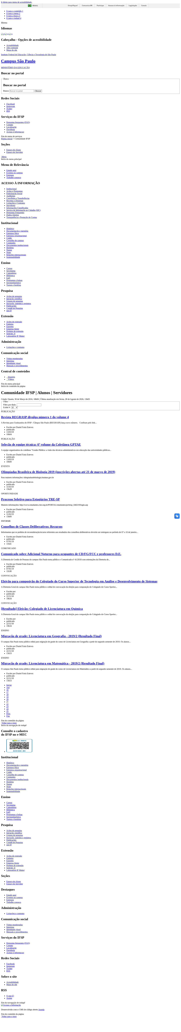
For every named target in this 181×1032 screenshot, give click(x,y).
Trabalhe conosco (13, 177)
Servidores (10, 205)
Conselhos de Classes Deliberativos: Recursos (31, 526)
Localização (11, 127)
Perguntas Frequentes (15, 212)
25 (7, 711)
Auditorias (10, 196)
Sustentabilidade (13, 257)
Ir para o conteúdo (14, 11)
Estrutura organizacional (16, 236)
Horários (10, 248)
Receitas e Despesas (14, 201)
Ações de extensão (14, 322)
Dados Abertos (12, 215)
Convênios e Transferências (17, 198)
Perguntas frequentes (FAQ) (18, 122)
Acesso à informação (116, 5)
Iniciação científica (14, 299)
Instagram (10, 966)
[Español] (11, 34)
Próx (8, 714)
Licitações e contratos (15, 347)
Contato (9, 125)
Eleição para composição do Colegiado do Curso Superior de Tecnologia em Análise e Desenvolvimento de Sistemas (79, 581)
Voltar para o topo (9, 723)
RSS (8, 971)
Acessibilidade (12, 45)
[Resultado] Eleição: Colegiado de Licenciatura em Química (42, 608)
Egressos (10, 175)
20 (7, 699)
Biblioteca (10, 275)
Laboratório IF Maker (15, 336)
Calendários (11, 273)
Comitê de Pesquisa (14, 308)
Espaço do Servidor (14, 152)
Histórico (10, 228)
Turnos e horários (13, 285)
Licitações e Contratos (15, 203)
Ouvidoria (10, 129)
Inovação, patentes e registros (18, 303)
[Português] (3, 34)
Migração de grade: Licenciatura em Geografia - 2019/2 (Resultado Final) (51, 636)
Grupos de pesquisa (14, 301)
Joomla (41, 1009)
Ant (8, 687)
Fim (8, 716)
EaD (8, 278)
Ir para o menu (13, 13)
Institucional (11, 189)
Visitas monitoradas (14, 358)
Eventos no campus (14, 173)
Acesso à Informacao (15, 132)
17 (7, 692)
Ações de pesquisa (14, 296)
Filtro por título (10, 405)
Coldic (9, 238)
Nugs (8, 252)
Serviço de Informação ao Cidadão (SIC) (23, 210)
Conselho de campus (15, 240)
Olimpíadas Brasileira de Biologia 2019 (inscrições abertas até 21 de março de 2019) (58, 472)
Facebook (10, 964)
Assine (9, 998)
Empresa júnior (12, 329)
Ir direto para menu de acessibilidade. (16, 2)
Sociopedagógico (13, 283)
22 (7, 704)
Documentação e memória (17, 231)
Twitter (9, 968)
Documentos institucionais (17, 245)
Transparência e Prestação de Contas (21, 217)
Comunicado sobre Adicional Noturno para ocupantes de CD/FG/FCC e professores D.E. (61, 554)
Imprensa (10, 361)
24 (7, 709)
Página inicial (6, 139)
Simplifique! (73, 5)
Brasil (35, 5)
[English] (7, 34)
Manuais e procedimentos (17, 366)
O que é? (10, 996)
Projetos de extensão (14, 331)
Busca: (6, 91)
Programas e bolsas (14, 280)
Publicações (11, 306)
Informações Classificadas (17, 208)
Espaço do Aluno (13, 150)
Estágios (9, 324)
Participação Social (14, 193)
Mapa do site (11, 50)
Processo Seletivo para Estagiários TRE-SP (30, 499)
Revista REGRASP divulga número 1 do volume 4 (35, 417)
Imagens (11, 377)
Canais (144, 5)
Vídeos (10, 379)
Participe (100, 5)
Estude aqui (11, 170)
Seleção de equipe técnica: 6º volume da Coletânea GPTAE (41, 444)
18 (7, 695)
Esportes (10, 326)
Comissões (10, 243)
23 (7, 706)
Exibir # (7, 407)
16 (7, 690)
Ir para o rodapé (13, 18)
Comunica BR (87, 5)
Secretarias (10, 271)
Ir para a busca (13, 16)
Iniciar (9, 685)
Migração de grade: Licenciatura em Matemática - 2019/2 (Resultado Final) (52, 663)
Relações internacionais (16, 255)
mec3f (9, 311)
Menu (3, 157)
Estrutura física (12, 233)
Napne (9, 250)
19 (7, 697)
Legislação (133, 5)
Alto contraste (12, 48)
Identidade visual (13, 363)
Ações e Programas (14, 191)
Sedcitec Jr (10, 334)
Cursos (9, 268)
